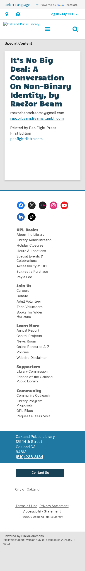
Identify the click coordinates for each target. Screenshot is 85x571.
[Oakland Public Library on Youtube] (64, 205)
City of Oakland (27, 489)
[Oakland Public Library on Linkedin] (21, 217)
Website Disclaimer (32, 358)
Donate (22, 296)
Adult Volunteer (29, 301)
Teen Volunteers (30, 307)
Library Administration (34, 240)
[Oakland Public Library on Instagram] (53, 205)
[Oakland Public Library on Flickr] (42, 205)
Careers (23, 290)
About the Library (30, 234)
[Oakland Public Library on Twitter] (32, 205)
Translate (71, 5)
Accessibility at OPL (32, 266)
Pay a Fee (24, 277)
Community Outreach (33, 395)
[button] (6, 14)
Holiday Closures (30, 245)
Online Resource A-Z (33, 347)
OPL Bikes (25, 411)
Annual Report (28, 330)
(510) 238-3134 (29, 457)
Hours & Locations (31, 251)
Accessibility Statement (42, 511)
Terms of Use (26, 506)
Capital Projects (29, 336)
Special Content (18, 43)
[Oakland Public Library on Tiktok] (32, 217)
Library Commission (32, 371)
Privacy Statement (54, 506)
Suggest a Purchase (32, 271)
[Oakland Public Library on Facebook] (21, 205)
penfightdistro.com (26, 139)
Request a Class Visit (33, 416)
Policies (23, 352)
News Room (26, 341)
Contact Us (40, 472)
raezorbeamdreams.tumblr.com (37, 118)
